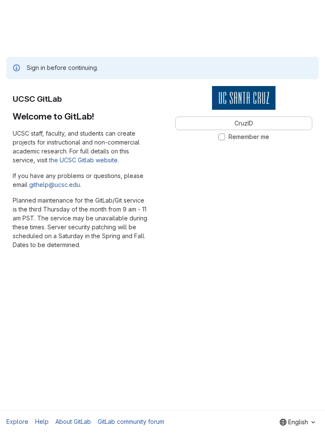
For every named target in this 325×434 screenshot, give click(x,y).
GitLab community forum (131, 421)
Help (42, 421)
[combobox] (297, 422)
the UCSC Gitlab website (83, 160)
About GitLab (73, 421)
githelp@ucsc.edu (54, 184)
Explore (17, 421)
